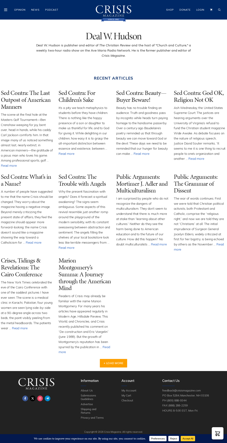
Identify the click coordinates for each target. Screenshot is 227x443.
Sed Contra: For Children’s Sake (77, 96)
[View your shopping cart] (211, 9)
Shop (170, 9)
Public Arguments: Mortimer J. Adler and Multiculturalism (142, 183)
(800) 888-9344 (176, 400)
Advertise (87, 404)
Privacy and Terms (92, 417)
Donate (185, 9)
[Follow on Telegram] (47, 398)
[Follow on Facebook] (25, 398)
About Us (87, 390)
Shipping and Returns (88, 410)
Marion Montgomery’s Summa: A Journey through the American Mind (85, 274)
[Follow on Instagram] (40, 398)
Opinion (20, 9)
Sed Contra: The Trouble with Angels (82, 180)
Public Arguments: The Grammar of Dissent (196, 183)
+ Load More (113, 363)
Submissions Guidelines (88, 397)
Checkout (127, 400)
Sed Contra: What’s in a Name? (26, 180)
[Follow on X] (32, 398)
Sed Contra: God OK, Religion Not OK (199, 96)
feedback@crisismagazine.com (181, 390)
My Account (128, 390)
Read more (9, 165)
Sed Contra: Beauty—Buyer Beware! (141, 96)
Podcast (51, 9)
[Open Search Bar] (219, 9)
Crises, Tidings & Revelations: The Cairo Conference (21, 267)
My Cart (126, 395)
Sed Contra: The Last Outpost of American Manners (26, 99)
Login (200, 9)
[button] (217, 433)
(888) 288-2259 (178, 405)
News (35, 9)
